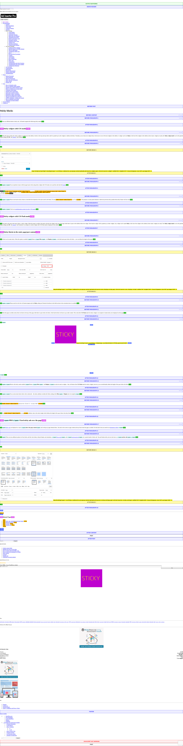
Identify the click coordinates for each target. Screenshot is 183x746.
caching (52, 621)
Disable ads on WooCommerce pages (14, 87)
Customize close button (11, 90)
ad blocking (2, 621)
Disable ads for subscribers (12, 91)
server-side (144, 621)
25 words (180, 390)
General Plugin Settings (14, 45)
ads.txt (10, 52)
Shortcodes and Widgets (14, 36)
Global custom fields (10, 72)
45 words (180, 424)
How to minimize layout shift (12, 99)
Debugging (8, 69)
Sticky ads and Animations (12, 80)
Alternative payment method (12, 100)
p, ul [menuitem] (11, 729)
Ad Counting (12, 58)
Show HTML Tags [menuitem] (11, 731)
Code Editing (12, 32)
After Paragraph (9, 77)
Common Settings (10, 28)
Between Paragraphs (10, 78)
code (65, 621)
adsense (12, 621)
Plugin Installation (10, 25)
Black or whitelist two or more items (14, 89)
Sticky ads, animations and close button (14, 521)
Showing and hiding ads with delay (14, 96)
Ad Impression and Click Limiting (16, 64)
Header (64, 185)
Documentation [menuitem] (9, 717)
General (14, 137)
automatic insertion (29, 621)
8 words (180, 205)
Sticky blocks (9, 81)
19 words (180, 409)
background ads (75, 437)
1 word (181, 143)
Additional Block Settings (14, 47)
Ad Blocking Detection (14, 65)
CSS (70, 621)
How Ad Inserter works (11, 85)
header (105, 621)
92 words (180, 132)
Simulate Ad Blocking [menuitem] (12, 735)
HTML (112, 621)
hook (108, 621)
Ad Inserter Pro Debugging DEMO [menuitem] (12, 722)
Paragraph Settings (13, 40)
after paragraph (17, 621)
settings (147, 621)
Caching (10, 55)
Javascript (123, 621)
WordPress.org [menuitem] (9, 716)
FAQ (4, 83)
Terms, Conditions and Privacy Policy (11, 708)
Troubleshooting (9, 73)
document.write (92, 621)
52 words (180, 309)
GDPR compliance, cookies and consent (15, 98)
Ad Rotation (11, 56)
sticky (155, 621)
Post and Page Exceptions (14, 54)
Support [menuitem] (7, 720)
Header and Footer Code (14, 38)
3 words (180, 400)
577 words (180, 115)
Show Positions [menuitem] (10, 726)
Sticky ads (8, 427)
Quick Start (8, 27)
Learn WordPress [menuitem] (10, 718)
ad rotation (7, 621)
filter (96, 621)
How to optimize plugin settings (13, 86)
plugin (137, 621)
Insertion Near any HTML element (16, 49)
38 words (180, 196)
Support (4, 704)
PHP (130, 621)
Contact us (5, 103)
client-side (58, 621)
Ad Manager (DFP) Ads (14, 51)
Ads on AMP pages (13, 50)
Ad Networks (9, 67)
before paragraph (37, 621)
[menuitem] (93, 738)
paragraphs (127, 621)
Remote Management (10, 71)
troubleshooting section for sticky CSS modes (25, 209)
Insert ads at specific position (12, 92)
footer (98, 621)
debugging (78, 621)
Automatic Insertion (13, 34)
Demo (4, 74)
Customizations (9, 68)
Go (172, 568)
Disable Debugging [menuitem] (11, 724)
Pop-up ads (58, 437)
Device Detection (12, 59)
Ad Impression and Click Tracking (16, 63)
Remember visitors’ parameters (13, 94)
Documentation (6, 23)
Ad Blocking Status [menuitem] (11, 734)
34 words (180, 433)
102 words (180, 220)
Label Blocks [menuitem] (10, 725)
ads (10, 621)
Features (8, 24)
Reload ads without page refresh (13, 95)
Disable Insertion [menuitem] (10, 732)
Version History (6, 101)
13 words (180, 118)
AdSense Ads (12, 42)
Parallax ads (8, 82)
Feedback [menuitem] (8, 721)
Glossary (8, 29)
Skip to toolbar (3, 713)
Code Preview (12, 33)
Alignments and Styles (14, 37)
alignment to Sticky (114, 427)
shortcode (151, 621)
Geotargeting (11, 61)
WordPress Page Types (14, 41)
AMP (21, 621)
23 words (180, 181)
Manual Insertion (9, 522)
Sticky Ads (11, 60)
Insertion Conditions (13, 43)
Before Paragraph (10, 76)
